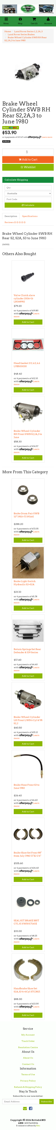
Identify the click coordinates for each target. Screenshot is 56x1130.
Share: (6, 128)
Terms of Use (28, 1074)
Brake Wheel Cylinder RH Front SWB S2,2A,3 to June (28, 434)
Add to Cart (29, 159)
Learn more (47, 137)
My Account (28, 1035)
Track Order (28, 1041)
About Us (28, 1058)
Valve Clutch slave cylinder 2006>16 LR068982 (24, 298)
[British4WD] (28, 8)
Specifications (29, 216)
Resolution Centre (28, 1047)
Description (11, 216)
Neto (38, 1126)
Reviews (9, 222)
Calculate (29, 205)
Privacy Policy (28, 1081)
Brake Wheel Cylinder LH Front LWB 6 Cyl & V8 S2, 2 (28, 720)
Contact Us (28, 1064)
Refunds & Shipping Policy (28, 1087)
